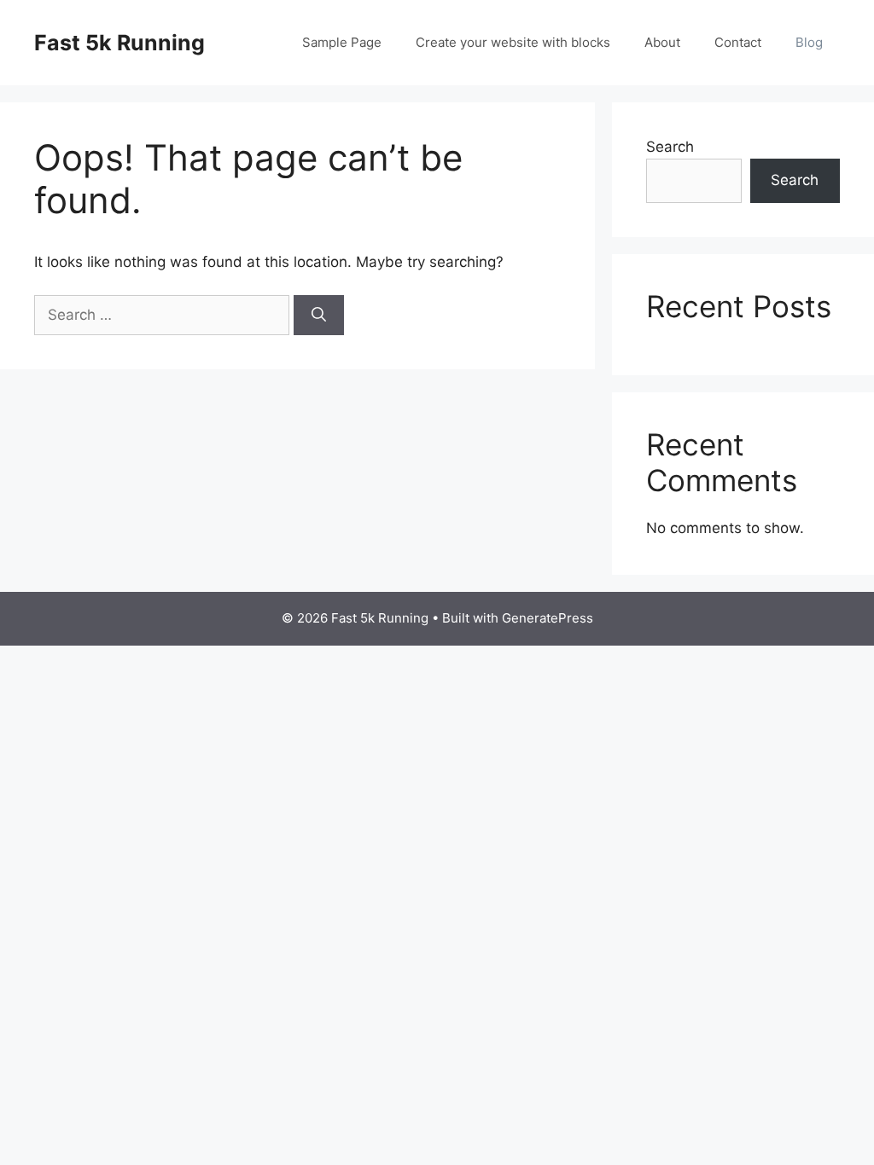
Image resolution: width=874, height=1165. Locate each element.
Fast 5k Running (119, 42)
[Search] (319, 315)
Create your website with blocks (513, 42)
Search (670, 146)
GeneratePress (547, 618)
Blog (809, 42)
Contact (737, 42)
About (662, 42)
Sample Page (342, 42)
